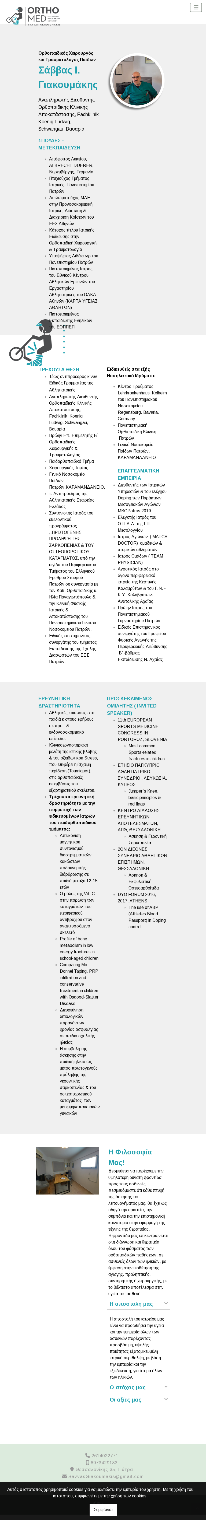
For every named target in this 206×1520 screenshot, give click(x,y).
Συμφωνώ (103, 1509)
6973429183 (104, 1462)
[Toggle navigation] (196, 7)
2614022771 (104, 1455)
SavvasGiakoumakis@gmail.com (106, 1476)
